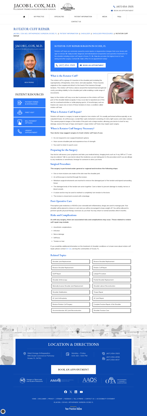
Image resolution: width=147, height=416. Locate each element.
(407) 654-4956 (113, 357)
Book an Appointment (124, 11)
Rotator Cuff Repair (100, 268)
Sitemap (59, 399)
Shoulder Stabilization (60, 292)
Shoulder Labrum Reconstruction (104, 286)
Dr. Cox (68, 54)
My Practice (39, 17)
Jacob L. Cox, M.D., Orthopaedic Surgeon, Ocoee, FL (35, 33)
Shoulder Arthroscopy (60, 280)
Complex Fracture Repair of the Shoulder (107, 304)
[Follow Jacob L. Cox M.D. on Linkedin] (76, 392)
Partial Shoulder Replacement (104, 280)
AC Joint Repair (99, 298)
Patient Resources (29, 94)
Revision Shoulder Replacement (63, 268)
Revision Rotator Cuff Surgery (62, 304)
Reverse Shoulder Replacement (104, 261)
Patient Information (83, 17)
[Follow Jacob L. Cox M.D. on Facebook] (66, 392)
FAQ (119, 17)
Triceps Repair (98, 292)
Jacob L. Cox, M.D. (29, 46)
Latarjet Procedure (100, 274)
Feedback (67, 399)
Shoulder (85, 33)
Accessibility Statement (105, 399)
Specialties (59, 17)
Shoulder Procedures (103, 33)
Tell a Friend (78, 399)
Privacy (51, 399)
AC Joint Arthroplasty (60, 298)
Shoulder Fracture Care (101, 310)
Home (25, 16)
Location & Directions (73, 344)
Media (104, 17)
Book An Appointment (73, 369)
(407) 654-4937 (113, 360)
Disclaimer (42, 399)
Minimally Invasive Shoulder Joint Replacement (68, 286)
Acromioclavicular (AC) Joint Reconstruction (67, 310)
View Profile (29, 82)
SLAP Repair (57, 274)
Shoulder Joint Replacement (62, 261)
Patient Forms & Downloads (31, 103)
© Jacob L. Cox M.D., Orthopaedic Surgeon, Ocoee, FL (73, 402)
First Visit (29, 112)
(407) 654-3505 (125, 6)
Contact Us (76, 22)
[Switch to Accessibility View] (3, 411)
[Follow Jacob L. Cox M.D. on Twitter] (71, 392)
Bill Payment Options (31, 122)
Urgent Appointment (31, 131)
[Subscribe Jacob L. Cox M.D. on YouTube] (81, 392)
